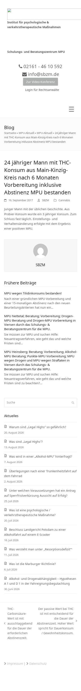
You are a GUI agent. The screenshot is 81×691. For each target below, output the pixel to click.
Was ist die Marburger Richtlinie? (32, 564)
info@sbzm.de (43, 74)
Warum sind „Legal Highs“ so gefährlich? (37, 427)
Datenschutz (38, 664)
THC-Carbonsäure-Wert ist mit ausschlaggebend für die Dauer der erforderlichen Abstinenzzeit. (18, 623)
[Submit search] (73, 403)
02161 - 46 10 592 (42, 66)
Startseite (10, 133)
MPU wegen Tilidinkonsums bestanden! (33, 293)
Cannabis (64, 200)
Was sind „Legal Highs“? (26, 442)
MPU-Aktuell (26, 133)
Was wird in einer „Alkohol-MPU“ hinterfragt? (40, 456)
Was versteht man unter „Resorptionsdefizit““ (40, 549)
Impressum (15, 664)
